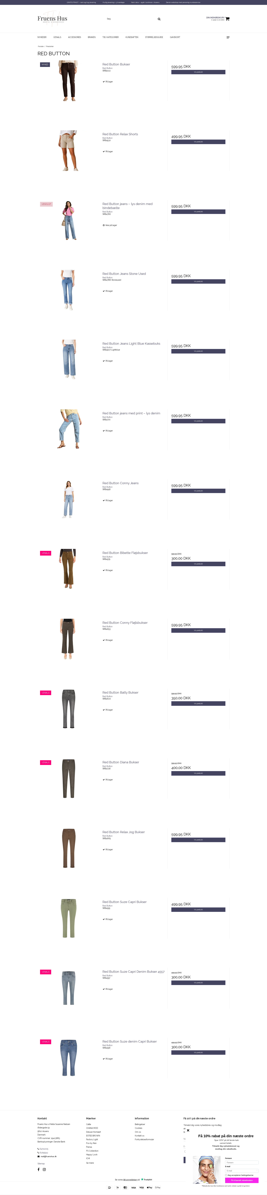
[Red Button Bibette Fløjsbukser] (69, 580)
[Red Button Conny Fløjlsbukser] (69, 650)
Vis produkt (198, 72)
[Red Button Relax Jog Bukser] (69, 859)
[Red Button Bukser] (69, 91)
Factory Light (92, 1139)
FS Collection (92, 1151)
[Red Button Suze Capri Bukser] (69, 929)
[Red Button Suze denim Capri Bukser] (69, 1069)
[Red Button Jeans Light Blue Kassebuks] (69, 371)
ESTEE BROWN (93, 1136)
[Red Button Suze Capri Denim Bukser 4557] (69, 999)
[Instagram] (44, 1169)
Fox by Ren (91, 1143)
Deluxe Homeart (93, 1132)
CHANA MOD (92, 1128)
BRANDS (92, 37)
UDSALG (57, 37)
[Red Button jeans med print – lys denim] (69, 440)
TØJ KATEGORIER (110, 37)
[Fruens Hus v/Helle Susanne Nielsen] (52, 18)
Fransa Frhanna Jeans (27, 1186)
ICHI (88, 1158)
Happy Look (91, 1154)
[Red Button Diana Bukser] (69, 789)
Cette (88, 1124)
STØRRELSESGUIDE (154, 37)
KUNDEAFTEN (132, 37)
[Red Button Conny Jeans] (69, 510)
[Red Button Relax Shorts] (69, 161)
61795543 (43, 1153)
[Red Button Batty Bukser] (69, 720)
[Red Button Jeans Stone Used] (69, 301)
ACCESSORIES (74, 37)
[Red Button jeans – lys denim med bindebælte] (69, 231)
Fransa (89, 1147)
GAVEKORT (175, 37)
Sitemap (41, 1164)
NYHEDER (42, 37)
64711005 (43, 1149)
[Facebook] (38, 1169)
